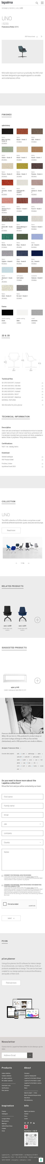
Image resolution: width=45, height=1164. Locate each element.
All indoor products (7, 1078)
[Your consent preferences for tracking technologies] (41, 1160)
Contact (26, 1114)
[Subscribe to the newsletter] (30, 1055)
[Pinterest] (30, 1123)
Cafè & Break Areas (7, 1126)
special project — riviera (30, 1093)
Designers (27, 1085)
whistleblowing (28, 1100)
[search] (36, 2)
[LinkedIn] (33, 1123)
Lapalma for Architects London (32, 1080)
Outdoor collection (6, 1076)
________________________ (9, 1083)
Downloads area (6, 1085)
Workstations (5, 1121)
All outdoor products (7, 1080)
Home (3, 1131)
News (25, 1088)
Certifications (5, 1088)
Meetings (4, 1123)
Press (25, 1116)
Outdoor (4, 1128)
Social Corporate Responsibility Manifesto (32, 1097)
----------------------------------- (8, 1116)
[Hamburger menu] (42, 3)
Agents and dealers (29, 1111)
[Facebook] (28, 1123)
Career (26, 1118)
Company (26, 1073)
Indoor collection (6, 1073)
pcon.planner (5, 1090)
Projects (4, 1111)
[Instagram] (25, 1123)
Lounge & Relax (6, 1118)
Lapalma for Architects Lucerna (32, 1083)
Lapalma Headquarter (30, 1076)
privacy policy (30, 876)
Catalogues (5, 1114)
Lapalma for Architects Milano (32, 1078)
